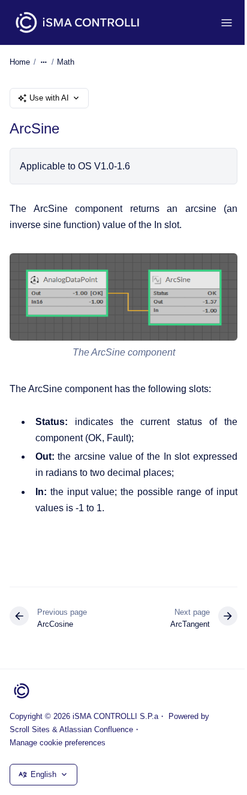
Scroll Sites (30, 729)
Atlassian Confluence (96, 729)
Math (65, 61)
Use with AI (49, 97)
